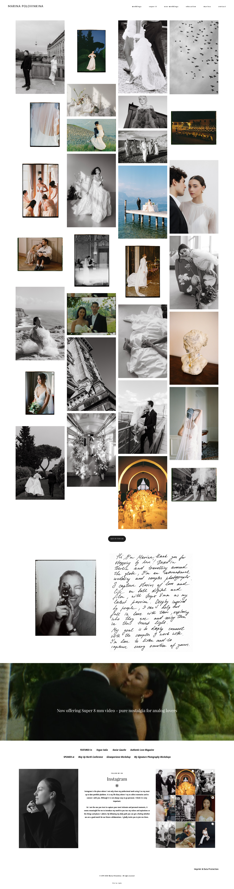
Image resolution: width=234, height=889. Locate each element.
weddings (137, 6)
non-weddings (171, 6)
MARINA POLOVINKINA (26, 6)
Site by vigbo (117, 883)
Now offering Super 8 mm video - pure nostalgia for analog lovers (117, 710)
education (191, 6)
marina (207, 6)
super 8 (153, 6)
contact (222, 6)
